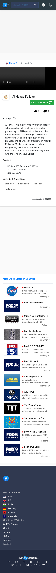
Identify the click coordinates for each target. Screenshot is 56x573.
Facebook (23, 183)
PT (38, 562)
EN (9, 562)
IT (31, 562)
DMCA (6, 536)
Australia (12, 516)
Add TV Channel (11, 524)
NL (20, 565)
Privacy (6, 532)
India (10, 504)
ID (46, 562)
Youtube (38, 183)
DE (12, 565)
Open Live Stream (40, 102)
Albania (11, 512)
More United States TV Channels (19, 279)
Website (9, 183)
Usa (10, 496)
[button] (50, 5)
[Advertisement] (28, 31)
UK (9, 500)
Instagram (10, 189)
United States (16, 63)
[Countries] (43, 5)
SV (43, 565)
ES (16, 562)
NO (35, 565)
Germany (12, 508)
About (6, 528)
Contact (7, 544)
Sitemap (7, 540)
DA (27, 565)
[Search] (35, 5)
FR (24, 562)
